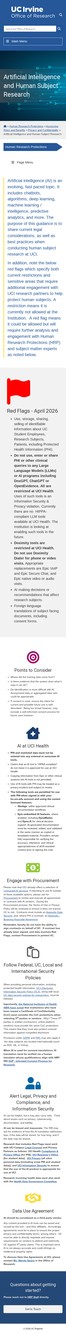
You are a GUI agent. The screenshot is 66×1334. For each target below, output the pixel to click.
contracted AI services (16, 890)
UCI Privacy (34, 1158)
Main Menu (19, 41)
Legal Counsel (33, 1147)
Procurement (11, 898)
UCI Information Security (32, 1165)
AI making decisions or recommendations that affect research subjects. (36, 595)
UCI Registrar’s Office (45, 1154)
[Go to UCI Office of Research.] (5, 126)
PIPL (38, 1037)
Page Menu (25, 162)
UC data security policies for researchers (26, 995)
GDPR (26, 1037)
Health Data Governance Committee (35, 1181)
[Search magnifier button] (59, 29)
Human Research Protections (26, 147)
